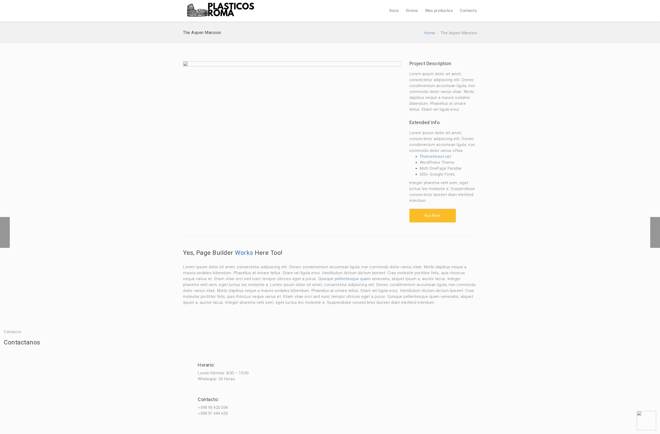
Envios (412, 10)
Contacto (468, 10)
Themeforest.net (435, 156)
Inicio (394, 10)
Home (429, 33)
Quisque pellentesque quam (344, 278)
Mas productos (439, 10)
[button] (432, 215)
